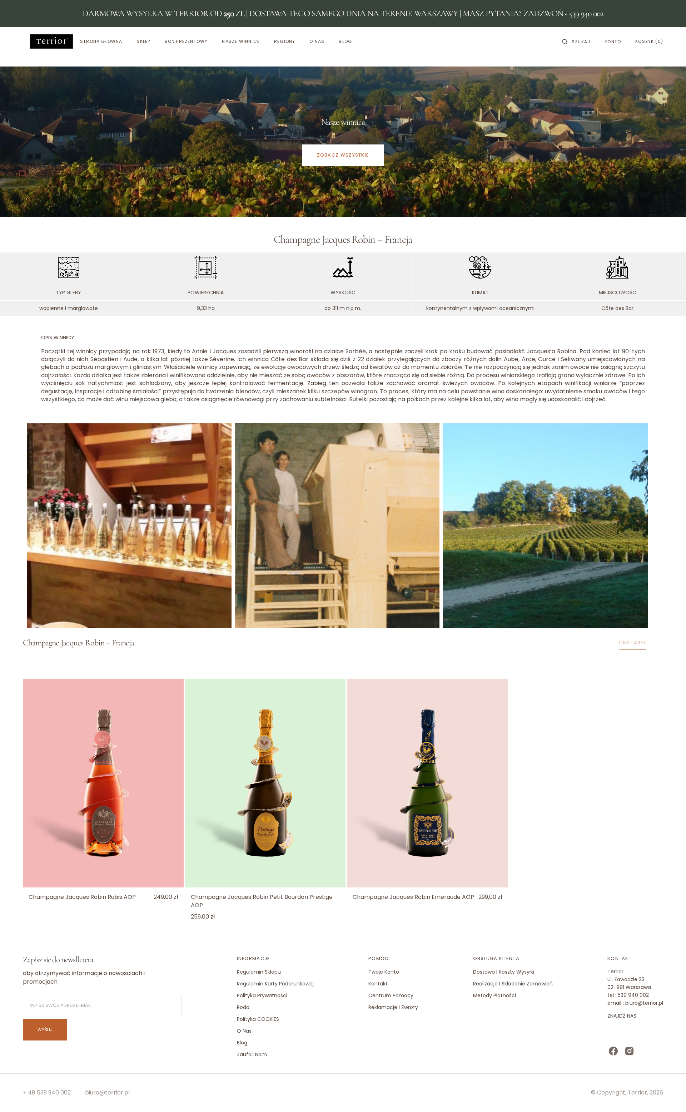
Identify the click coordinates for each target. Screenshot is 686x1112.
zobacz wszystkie (343, 155)
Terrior (637, 1092)
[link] (103, 783)
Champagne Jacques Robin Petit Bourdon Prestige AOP (262, 901)
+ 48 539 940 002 (47, 1092)
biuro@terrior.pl (107, 1092)
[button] (576, 41)
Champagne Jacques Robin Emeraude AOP (413, 897)
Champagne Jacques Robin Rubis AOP (82, 897)
